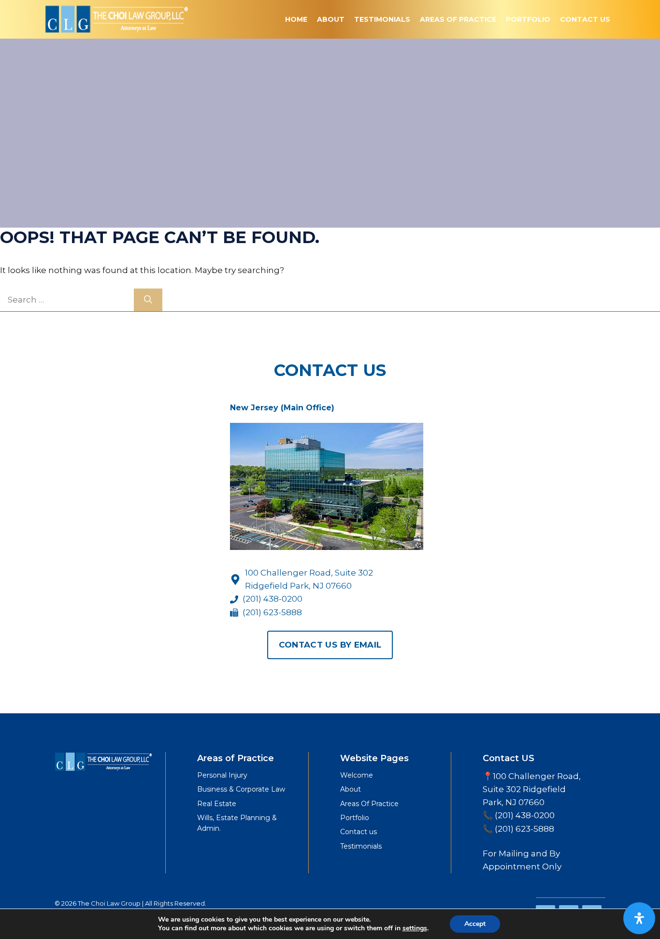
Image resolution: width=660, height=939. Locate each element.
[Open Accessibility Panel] (639, 918)
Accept (475, 923)
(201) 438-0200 (272, 599)
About (330, 19)
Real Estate (216, 803)
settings (414, 928)
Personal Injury (222, 775)
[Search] (148, 300)
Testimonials (382, 19)
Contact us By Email (330, 645)
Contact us (358, 831)
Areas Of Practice (458, 19)
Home (296, 19)
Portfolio (528, 19)
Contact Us (585, 19)
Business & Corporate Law (241, 789)
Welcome (356, 775)
